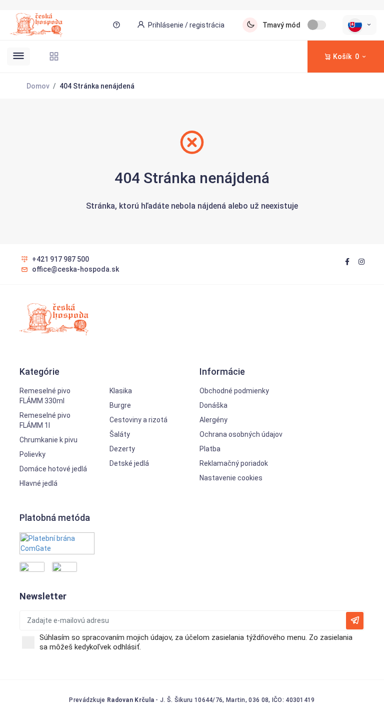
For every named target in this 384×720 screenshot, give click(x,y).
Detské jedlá (129, 463)
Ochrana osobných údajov (241, 434)
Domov (38, 86)
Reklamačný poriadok (234, 463)
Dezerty (122, 449)
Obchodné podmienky (234, 391)
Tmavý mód (281, 25)
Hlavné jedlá (39, 483)
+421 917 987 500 (60, 259)
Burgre (120, 405)
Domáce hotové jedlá (53, 469)
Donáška (214, 405)
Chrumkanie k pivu (49, 440)
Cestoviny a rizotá (139, 420)
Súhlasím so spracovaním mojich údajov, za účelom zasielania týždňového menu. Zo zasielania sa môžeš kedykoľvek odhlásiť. (196, 642)
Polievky (33, 454)
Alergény (214, 420)
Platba (210, 449)
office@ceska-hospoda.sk (75, 269)
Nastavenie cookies (231, 478)
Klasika (121, 391)
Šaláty (120, 434)
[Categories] (54, 56)
